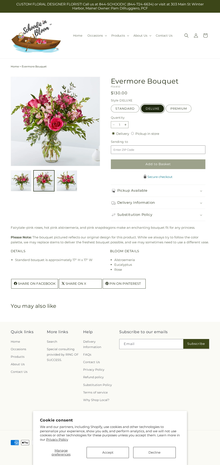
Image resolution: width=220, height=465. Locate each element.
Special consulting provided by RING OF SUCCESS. (63, 354)
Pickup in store (147, 134)
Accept (107, 452)
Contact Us (19, 372)
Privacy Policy (57, 439)
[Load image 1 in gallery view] (21, 180)
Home (15, 66)
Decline (154, 452)
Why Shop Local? (96, 400)
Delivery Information (92, 344)
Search (52, 342)
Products (17, 357)
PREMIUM (178, 108)
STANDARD (125, 108)
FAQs (87, 354)
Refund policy (93, 377)
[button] (97, 35)
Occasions (18, 349)
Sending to (126, 142)
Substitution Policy (97, 385)
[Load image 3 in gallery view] (67, 180)
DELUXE (152, 108)
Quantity (118, 118)
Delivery (123, 134)
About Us (18, 364)
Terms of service (95, 392)
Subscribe (196, 344)
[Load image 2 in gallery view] (44, 180)
